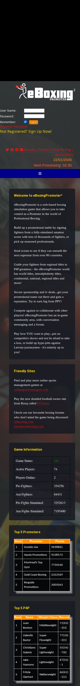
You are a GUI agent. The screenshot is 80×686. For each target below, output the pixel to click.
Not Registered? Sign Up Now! (26, 131)
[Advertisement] (40, 40)
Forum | (46, 149)
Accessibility (64, 154)
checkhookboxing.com (28, 426)
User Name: (8, 110)
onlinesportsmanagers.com (31, 389)
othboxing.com (23, 421)
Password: (7, 116)
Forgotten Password (13, 126)
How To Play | (63, 149)
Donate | (31, 149)
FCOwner (43, 403)
